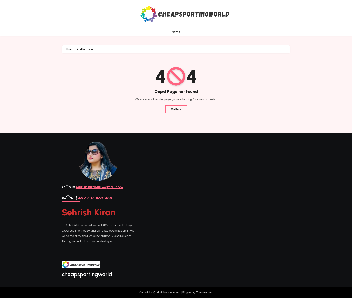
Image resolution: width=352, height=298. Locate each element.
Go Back (176, 109)
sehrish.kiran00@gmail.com (99, 187)
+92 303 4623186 (95, 198)
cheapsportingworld (87, 274)
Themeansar (204, 292)
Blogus (186, 292)
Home (176, 31)
